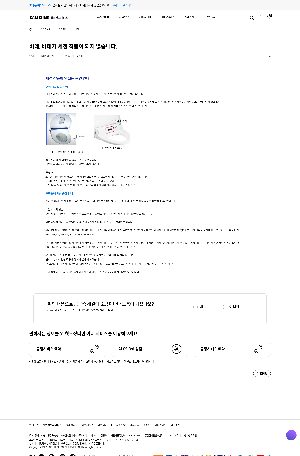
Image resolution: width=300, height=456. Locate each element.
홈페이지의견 (87, 425)
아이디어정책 (105, 425)
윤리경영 (70, 425)
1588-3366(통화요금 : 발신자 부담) (95, 439)
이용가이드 (160, 425)
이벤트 (147, 425)
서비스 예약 (168, 17)
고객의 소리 (210, 17)
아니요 (234, 306)
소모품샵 (189, 17)
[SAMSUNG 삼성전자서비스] (48, 17)
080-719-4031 (132, 439)
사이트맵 (121, 425)
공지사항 (134, 425)
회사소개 (175, 425)
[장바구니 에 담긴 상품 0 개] (269, 17)
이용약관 (34, 425)
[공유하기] (269, 55)
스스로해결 (103, 17)
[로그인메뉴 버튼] (260, 18)
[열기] (291, 435)
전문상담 (123, 17)
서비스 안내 (145, 17)
